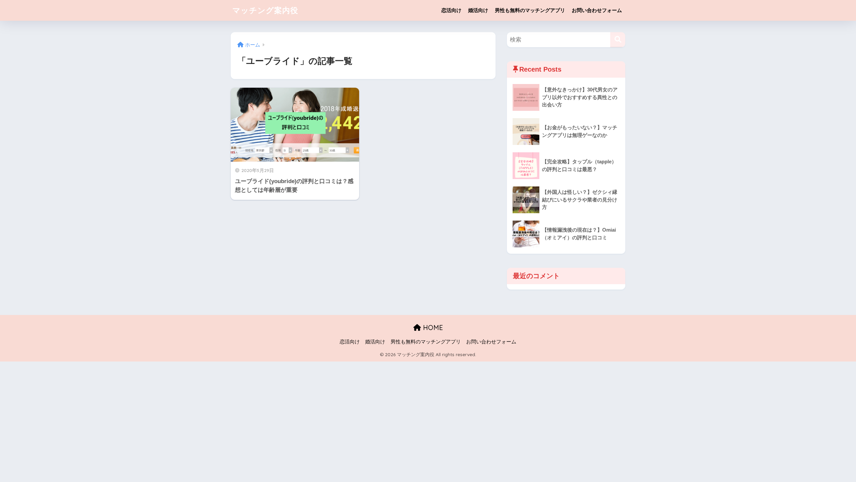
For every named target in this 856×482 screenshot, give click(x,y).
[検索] (617, 39)
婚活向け (478, 10)
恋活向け (451, 10)
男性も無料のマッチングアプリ (530, 10)
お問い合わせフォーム (597, 10)
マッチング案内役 (265, 10)
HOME (432, 327)
